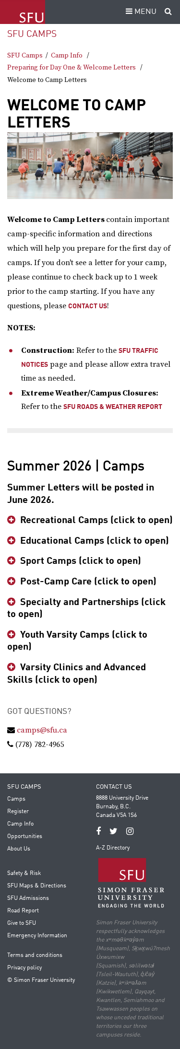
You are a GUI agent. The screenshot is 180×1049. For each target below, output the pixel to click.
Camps (16, 799)
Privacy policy (24, 968)
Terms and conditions (34, 955)
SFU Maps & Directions (36, 886)
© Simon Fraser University (41, 980)
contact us (87, 306)
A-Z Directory (113, 848)
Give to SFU (21, 923)
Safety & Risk (24, 873)
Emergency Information (37, 936)
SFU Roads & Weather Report (112, 407)
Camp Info (67, 55)
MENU (144, 12)
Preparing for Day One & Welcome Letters (71, 67)
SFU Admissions (28, 898)
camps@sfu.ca (42, 730)
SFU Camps (32, 34)
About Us (18, 849)
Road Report (23, 911)
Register (18, 812)
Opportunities (24, 836)
